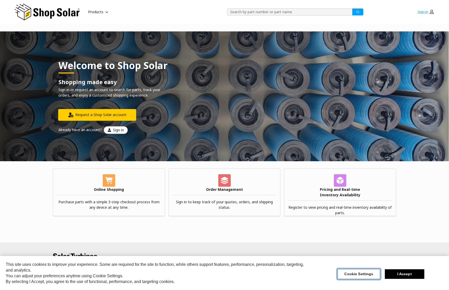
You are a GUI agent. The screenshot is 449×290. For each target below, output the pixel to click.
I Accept (404, 274)
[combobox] (287, 12)
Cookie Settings (358, 274)
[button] (425, 12)
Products (95, 11)
